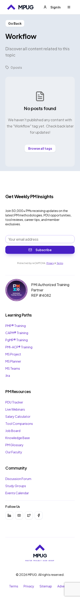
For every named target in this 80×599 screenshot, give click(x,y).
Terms (60, 263)
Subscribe (44, 250)
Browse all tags (40, 148)
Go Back (15, 23)
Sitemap (46, 586)
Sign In (55, 7)
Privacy (50, 263)
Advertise (64, 586)
